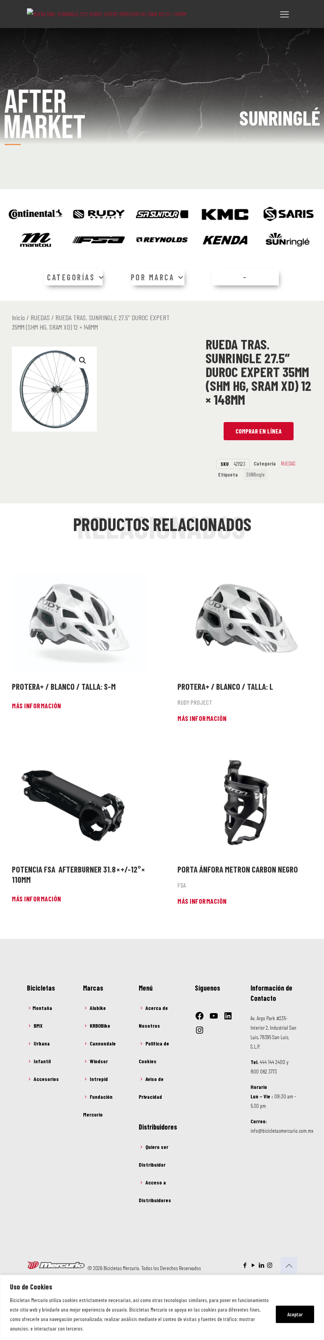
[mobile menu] (284, 14)
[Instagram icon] (270, 1265)
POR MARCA (153, 277)
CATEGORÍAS (71, 277)
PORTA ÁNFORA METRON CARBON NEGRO (237, 869)
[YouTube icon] (253, 1265)
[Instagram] (199, 1030)
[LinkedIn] (228, 1016)
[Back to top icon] (289, 1265)
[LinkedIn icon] (261, 1265)
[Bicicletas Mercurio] (106, 14)
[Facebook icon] (245, 1265)
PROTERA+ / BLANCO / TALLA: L (225, 686)
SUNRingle (255, 474)
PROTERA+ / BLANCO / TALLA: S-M (64, 686)
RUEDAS (40, 317)
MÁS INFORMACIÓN (36, 705)
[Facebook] (199, 1016)
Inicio (18, 317)
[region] (162, 1307)
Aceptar (295, 1314)
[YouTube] (214, 1016)
